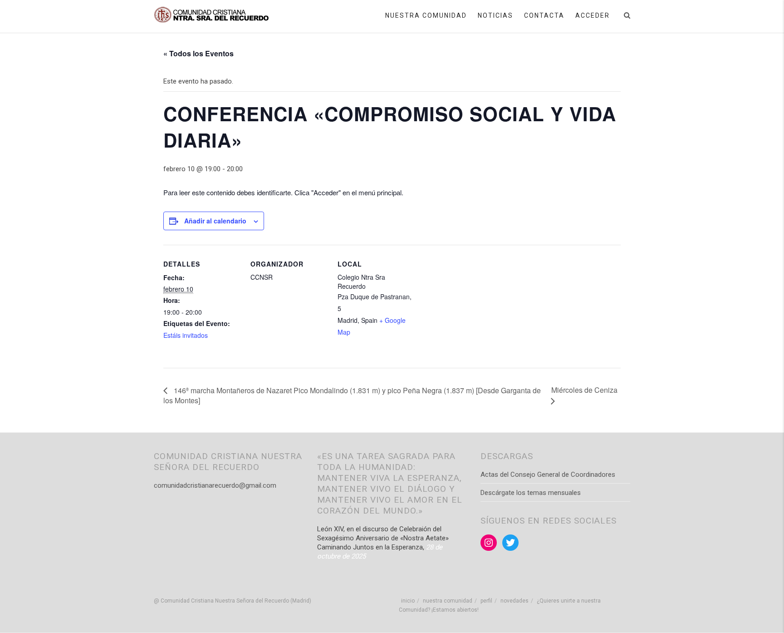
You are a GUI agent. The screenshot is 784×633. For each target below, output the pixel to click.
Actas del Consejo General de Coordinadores (547, 474)
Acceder (592, 15)
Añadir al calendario (215, 220)
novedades (514, 601)
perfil (486, 601)
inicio (408, 601)
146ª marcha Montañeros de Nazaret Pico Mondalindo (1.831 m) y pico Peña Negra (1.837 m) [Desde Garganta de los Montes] (352, 395)
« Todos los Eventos (198, 53)
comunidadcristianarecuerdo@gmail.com (215, 485)
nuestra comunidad (447, 601)
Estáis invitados (185, 335)
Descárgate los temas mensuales (530, 493)
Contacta (544, 15)
